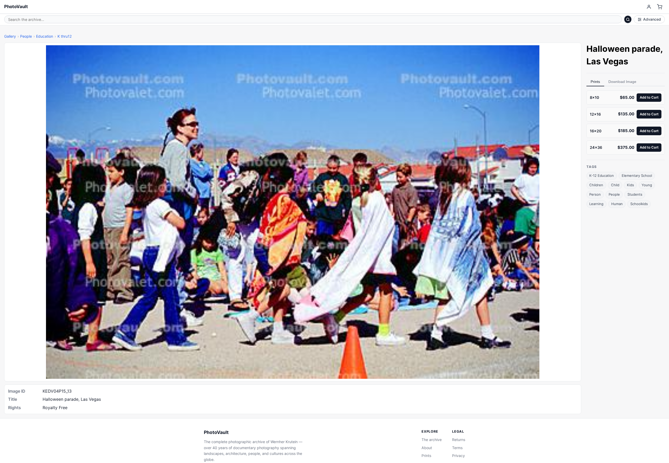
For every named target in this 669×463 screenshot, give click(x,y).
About (427, 447)
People (26, 36)
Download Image (622, 82)
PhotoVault (16, 6)
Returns (458, 439)
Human (617, 204)
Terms (457, 447)
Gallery (10, 36)
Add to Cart (649, 97)
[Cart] (660, 7)
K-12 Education (601, 175)
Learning (596, 204)
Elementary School (637, 175)
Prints (595, 82)
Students (634, 194)
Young (647, 185)
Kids (630, 185)
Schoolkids (639, 204)
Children (596, 185)
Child (615, 185)
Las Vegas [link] (607, 61)
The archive (432, 439)
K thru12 (64, 36)
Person (595, 194)
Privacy (458, 455)
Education (44, 36)
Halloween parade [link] (623, 49)
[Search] (628, 19)
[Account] (649, 7)
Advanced (652, 19)
